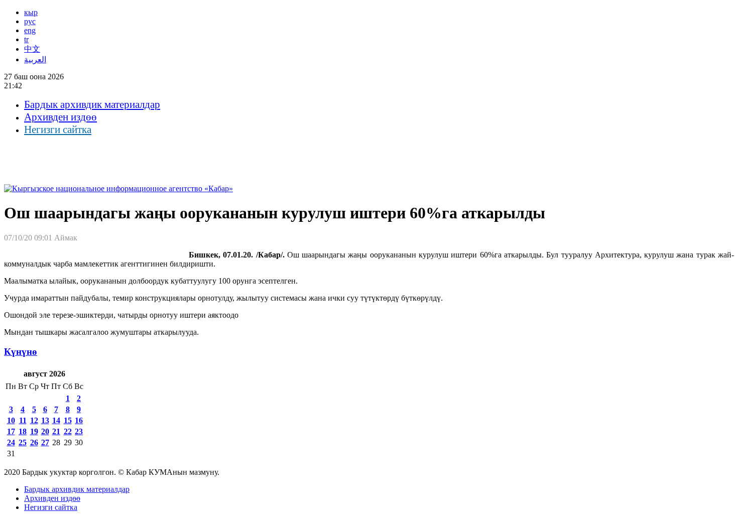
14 (56, 420)
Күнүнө (20, 351)
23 (79, 431)
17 (11, 431)
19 (34, 431)
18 (23, 431)
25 (23, 442)
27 (45, 442)
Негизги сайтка (57, 129)
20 (45, 431)
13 (45, 420)
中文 (32, 49)
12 (34, 420)
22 (68, 431)
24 (11, 442)
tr (26, 39)
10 (11, 420)
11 (23, 420)
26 (34, 442)
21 (56, 431)
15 (68, 420)
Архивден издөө (60, 117)
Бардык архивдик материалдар (92, 104)
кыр (31, 12)
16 (79, 420)
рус (30, 21)
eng (30, 30)
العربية (35, 59)
